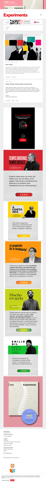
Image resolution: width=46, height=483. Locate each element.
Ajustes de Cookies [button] (5, 480)
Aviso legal (6, 440)
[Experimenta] (15, 15)
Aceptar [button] (12, 480)
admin (13, 100)
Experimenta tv (9, 81)
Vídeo (17, 100)
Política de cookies (8, 445)
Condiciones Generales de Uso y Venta (12, 441)
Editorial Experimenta (8, 449)
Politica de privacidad (8, 443)
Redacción (14, 77)
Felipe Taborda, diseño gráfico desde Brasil (19, 84)
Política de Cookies (8, 477)
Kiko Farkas (9, 64)
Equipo (5, 450)
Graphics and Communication (12, 61)
